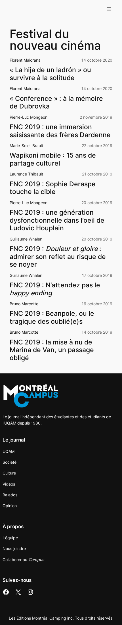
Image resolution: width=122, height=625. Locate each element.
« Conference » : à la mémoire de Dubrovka (56, 102)
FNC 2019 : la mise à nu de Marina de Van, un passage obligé (52, 350)
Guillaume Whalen (26, 239)
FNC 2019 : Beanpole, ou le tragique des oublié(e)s (52, 317)
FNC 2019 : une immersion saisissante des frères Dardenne (60, 131)
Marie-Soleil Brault (26, 145)
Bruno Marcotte (24, 303)
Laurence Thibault (26, 174)
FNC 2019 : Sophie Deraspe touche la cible (53, 188)
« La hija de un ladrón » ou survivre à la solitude (50, 74)
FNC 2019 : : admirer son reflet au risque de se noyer (58, 256)
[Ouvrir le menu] (109, 9)
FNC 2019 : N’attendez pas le (55, 289)
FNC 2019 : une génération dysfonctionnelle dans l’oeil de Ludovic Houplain (57, 220)
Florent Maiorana (25, 60)
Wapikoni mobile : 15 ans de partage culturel (53, 159)
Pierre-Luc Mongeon (28, 117)
